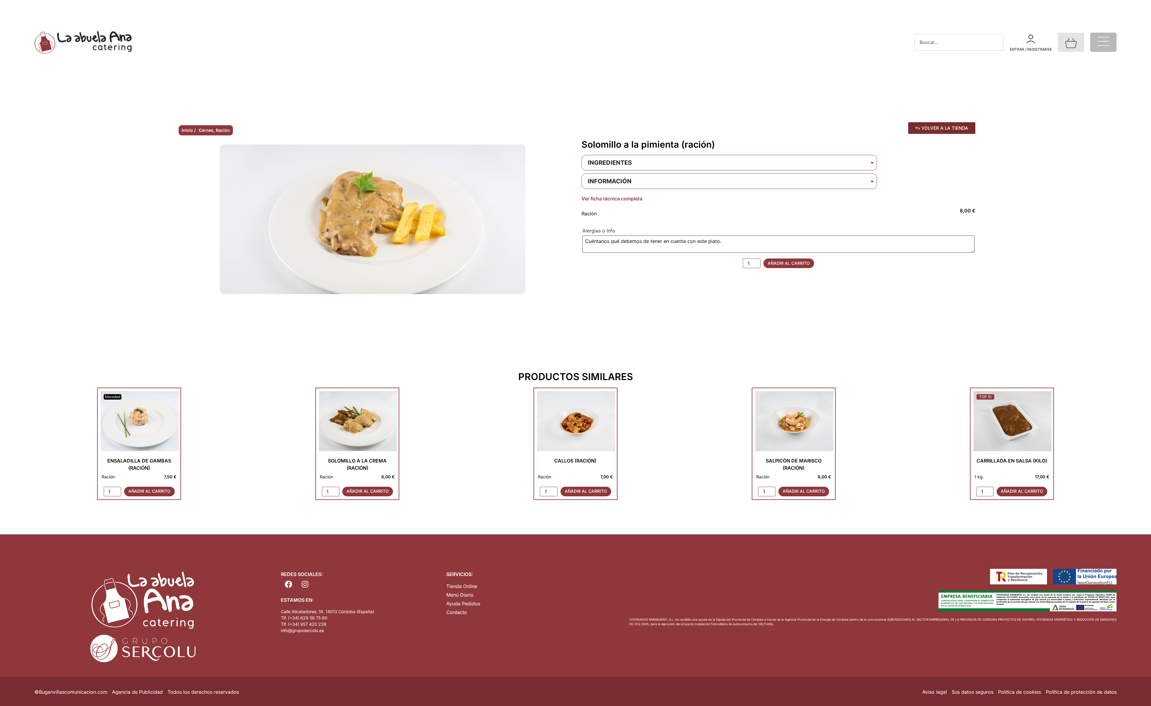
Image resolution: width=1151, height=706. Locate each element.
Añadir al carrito (789, 263)
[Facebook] (288, 584)
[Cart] (1071, 42)
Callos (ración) (575, 461)
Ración (223, 130)
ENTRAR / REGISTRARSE (1031, 49)
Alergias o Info (599, 231)
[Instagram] (304, 584)
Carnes (206, 130)
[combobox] (959, 42)
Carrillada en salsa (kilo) (1012, 461)
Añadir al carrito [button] (149, 491)
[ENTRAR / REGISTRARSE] (1031, 39)
